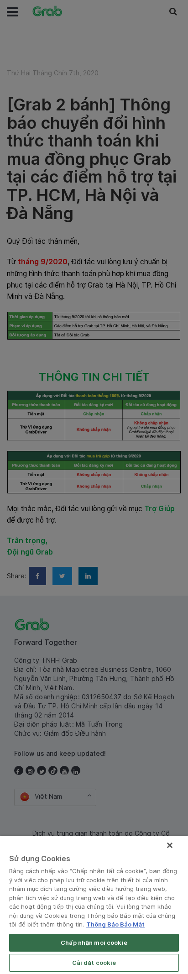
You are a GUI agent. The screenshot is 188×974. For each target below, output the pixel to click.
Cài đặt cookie (94, 962)
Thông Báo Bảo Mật (115, 924)
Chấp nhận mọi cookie (94, 942)
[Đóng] (169, 845)
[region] (94, 905)
